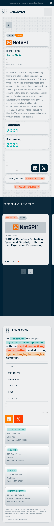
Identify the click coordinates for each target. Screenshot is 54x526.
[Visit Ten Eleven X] (18, 419)
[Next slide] (30, 271)
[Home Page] (23, 11)
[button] (51, 3)
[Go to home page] (17, 330)
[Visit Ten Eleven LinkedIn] (9, 419)
